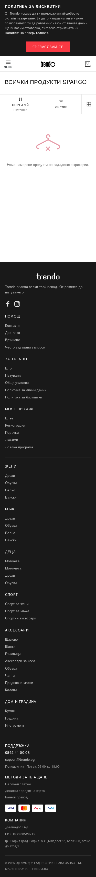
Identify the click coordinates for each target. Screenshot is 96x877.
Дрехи (10, 475)
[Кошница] (88, 64)
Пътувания (14, 375)
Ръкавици (12, 653)
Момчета (12, 560)
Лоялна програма (19, 447)
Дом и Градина (21, 701)
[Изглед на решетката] (89, 104)
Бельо (10, 490)
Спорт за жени (16, 603)
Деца (10, 551)
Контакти (12, 325)
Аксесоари (17, 630)
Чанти (10, 675)
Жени (10, 466)
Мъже (11, 508)
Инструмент (14, 725)
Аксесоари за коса (20, 660)
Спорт (11, 594)
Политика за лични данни (25, 389)
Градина (11, 718)
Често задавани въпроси (25, 347)
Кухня (10, 710)
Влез (9, 418)
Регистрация (15, 425)
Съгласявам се (48, 46)
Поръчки (12, 432)
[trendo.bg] (48, 64)
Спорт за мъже (17, 610)
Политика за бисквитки (23, 397)
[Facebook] (8, 304)
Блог (9, 368)
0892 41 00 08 (17, 752)
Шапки (10, 646)
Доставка (12, 332)
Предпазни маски (19, 682)
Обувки (11, 482)
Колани (11, 689)
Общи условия (17, 382)
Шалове (11, 639)
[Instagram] (17, 304)
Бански (11, 497)
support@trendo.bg (20, 759)
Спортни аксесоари (20, 618)
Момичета (13, 568)
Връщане (12, 339)
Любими (11, 439)
